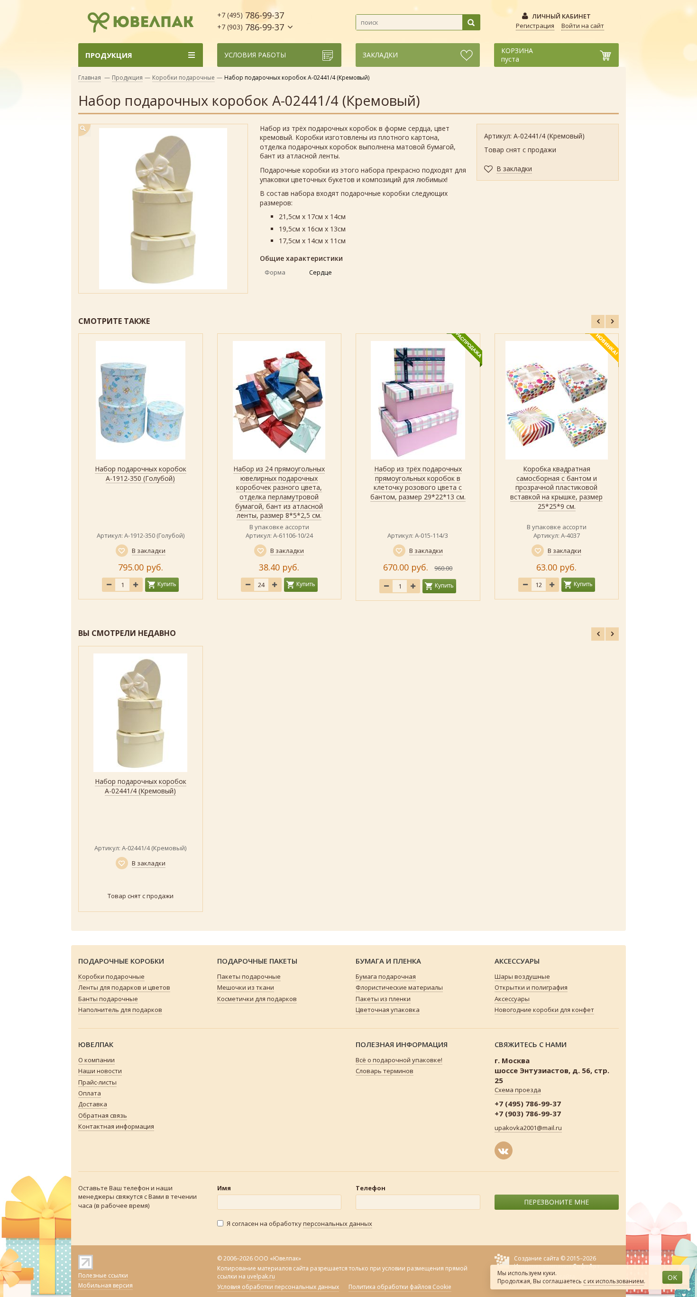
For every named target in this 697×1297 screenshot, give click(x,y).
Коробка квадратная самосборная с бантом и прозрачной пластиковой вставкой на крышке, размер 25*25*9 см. (556, 487)
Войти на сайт (582, 25)
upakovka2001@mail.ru (528, 1127)
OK (672, 1277)
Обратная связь (102, 1115)
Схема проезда (518, 1089)
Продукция (127, 78)
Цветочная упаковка (388, 1009)
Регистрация (535, 25)
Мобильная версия (105, 1285)
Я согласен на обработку (299, 1223)
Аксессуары (512, 998)
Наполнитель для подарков (120, 1009)
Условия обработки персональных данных (278, 1287)
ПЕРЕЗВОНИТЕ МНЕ (556, 1201)
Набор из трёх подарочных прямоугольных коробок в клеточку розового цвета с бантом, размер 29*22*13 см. (418, 482)
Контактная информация (116, 1126)
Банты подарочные (108, 998)
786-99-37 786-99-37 (250, 21)
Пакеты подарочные (249, 976)
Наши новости (100, 1071)
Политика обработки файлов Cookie (399, 1287)
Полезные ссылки (103, 1275)
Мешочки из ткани (245, 987)
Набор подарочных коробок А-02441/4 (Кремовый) (140, 786)
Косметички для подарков (257, 998)
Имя (224, 1188)
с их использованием (613, 1281)
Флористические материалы (399, 987)
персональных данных (337, 1223)
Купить (166, 584)
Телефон (370, 1188)
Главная (89, 78)
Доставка (92, 1104)
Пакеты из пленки (383, 998)
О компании (96, 1060)
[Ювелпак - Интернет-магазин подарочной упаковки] (136, 21)
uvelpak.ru (261, 1276)
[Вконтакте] (504, 1150)
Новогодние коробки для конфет (544, 1009)
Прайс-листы (97, 1082)
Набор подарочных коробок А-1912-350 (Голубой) (140, 473)
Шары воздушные (522, 976)
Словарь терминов (384, 1071)
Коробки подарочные (183, 78)
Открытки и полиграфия (531, 987)
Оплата (89, 1093)
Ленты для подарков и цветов (124, 987)
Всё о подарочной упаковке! (399, 1060)
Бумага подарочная (386, 976)
